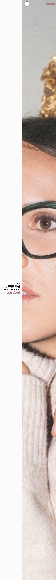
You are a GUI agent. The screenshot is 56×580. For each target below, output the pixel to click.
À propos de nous (16, 3)
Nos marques (9, 3)
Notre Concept (3, 3)
